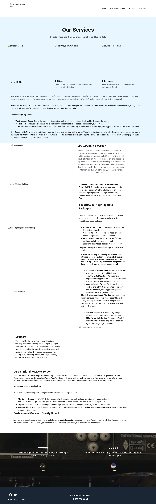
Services (132, 8)
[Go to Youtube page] (15, 494)
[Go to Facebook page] (10, 494)
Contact (142, 8)
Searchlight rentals (117, 8)
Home (104, 8)
